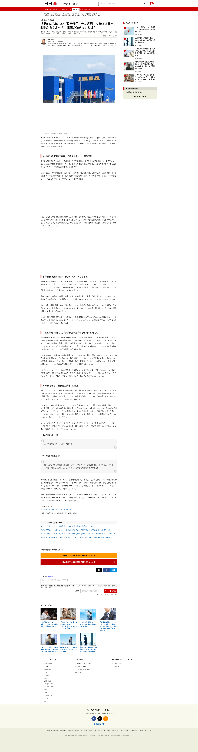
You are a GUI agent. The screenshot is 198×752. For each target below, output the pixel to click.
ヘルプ (149, 731)
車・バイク (47, 701)
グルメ (46, 698)
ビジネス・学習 (69, 4)
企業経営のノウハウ (77, 13)
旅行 (45, 689)
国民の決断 (78, 672)
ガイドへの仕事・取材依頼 (82, 669)
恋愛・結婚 (47, 681)
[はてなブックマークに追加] (113, 570)
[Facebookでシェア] (106, 570)
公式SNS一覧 (99, 724)
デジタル (46, 675)
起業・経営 (75, 9)
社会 (81, 9)
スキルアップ (57, 9)
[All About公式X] (99, 718)
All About (46, 13)
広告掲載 (70, 731)
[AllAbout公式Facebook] (93, 718)
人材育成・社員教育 (91, 13)
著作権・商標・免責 (112, 731)
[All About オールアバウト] (52, 4)
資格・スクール (66, 9)
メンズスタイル (48, 687)
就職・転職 (48, 9)
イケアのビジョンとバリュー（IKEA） (58, 509)
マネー (46, 666)
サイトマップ (142, 731)
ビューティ (47, 672)
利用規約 (76, 731)
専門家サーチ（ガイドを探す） (84, 663)
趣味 (45, 692)
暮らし (46, 678)
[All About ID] (152, 4)
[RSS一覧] (105, 718)
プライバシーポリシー (87, 731)
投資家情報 (63, 731)
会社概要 (49, 731)
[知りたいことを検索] (145, 4)
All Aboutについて (100, 731)
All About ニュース (117, 663)
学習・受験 (87, 9)
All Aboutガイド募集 (81, 666)
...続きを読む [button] (113, 45)
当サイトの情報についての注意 (128, 731)
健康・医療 (47, 669)
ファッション (48, 695)
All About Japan (116, 666)
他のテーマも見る (140, 96)
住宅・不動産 (48, 663)
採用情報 (55, 731)
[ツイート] (99, 570)
